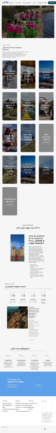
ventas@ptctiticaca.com (47, 421)
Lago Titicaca (33, 403)
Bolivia (31, 409)
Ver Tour (10, 79)
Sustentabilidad (27, 2)
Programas (40, 2)
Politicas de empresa (22, 403)
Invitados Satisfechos (8, 409)
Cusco (30, 405)
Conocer (32, 339)
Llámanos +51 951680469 (38, 385)
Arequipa (31, 407)
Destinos (11, 2)
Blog (34, 2)
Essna (17, 409)
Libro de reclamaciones (23, 411)
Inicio (23, 24)
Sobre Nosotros (7, 403)
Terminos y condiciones (23, 407)
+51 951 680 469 (46, 419)
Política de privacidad (22, 405)
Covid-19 (5, 411)
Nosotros (18, 2)
